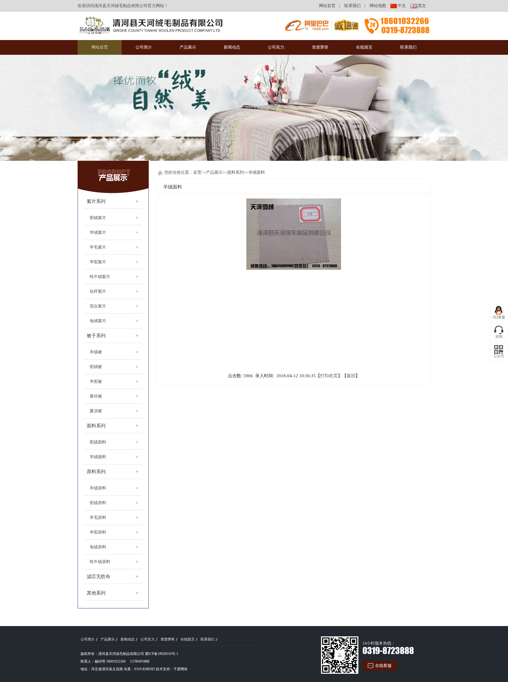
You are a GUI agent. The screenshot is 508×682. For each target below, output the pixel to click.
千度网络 (180, 669)
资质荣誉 (320, 47)
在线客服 (383, 665)
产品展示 (188, 47)
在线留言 (364, 47)
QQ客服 (499, 317)
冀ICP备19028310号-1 (161, 654)
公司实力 (276, 47)
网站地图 (378, 6)
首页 (197, 172)
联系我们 (352, 6)
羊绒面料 (256, 172)
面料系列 (235, 172)
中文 (402, 6)
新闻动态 (232, 47)
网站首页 (327, 6)
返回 (351, 375)
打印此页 (329, 375)
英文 (422, 6)
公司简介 (144, 47)
